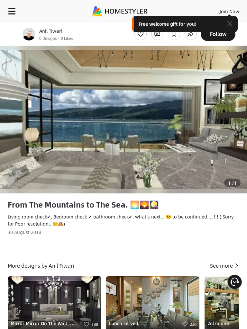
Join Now (229, 11)
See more (222, 266)
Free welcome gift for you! (168, 24)
